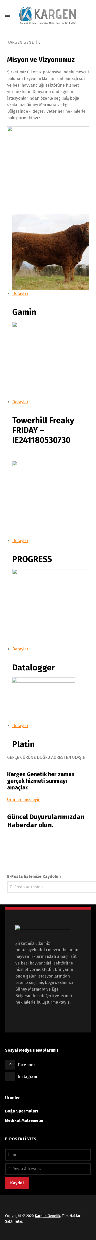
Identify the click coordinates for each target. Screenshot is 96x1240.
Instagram (27, 1076)
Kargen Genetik (47, 1216)
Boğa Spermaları (21, 1111)
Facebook (27, 1064)
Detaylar (20, 293)
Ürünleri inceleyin (23, 799)
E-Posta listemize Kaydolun (34, 876)
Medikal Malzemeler (24, 1120)
